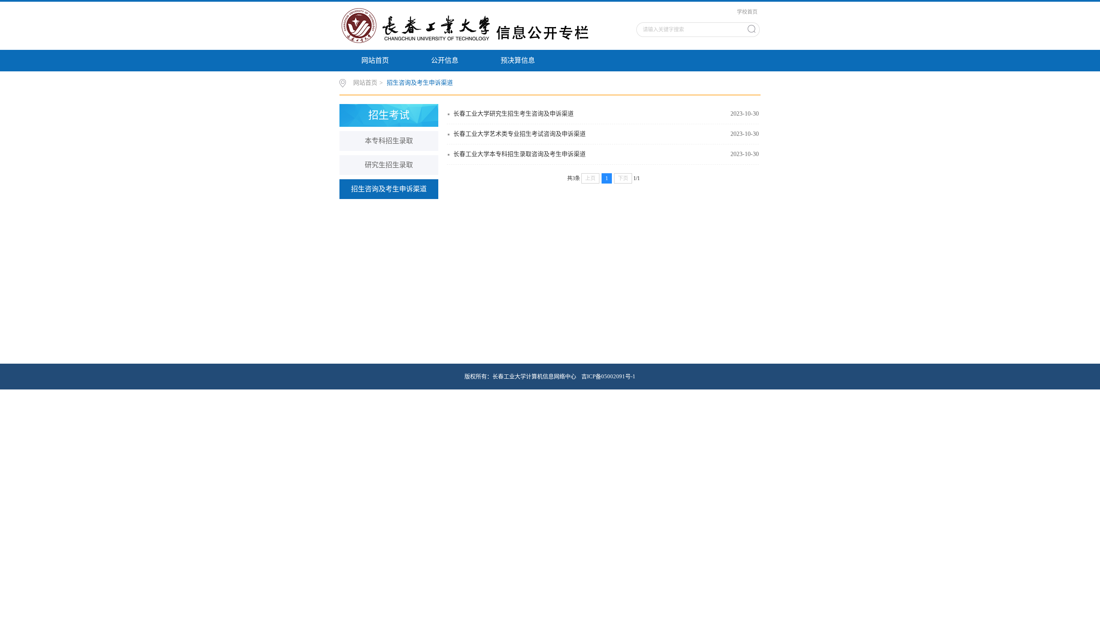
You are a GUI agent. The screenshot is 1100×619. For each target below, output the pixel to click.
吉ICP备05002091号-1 (608, 376)
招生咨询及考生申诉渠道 (420, 83)
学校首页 (747, 12)
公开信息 (444, 60)
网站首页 (375, 60)
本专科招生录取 (389, 140)
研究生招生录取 (389, 165)
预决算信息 (518, 60)
